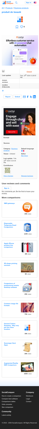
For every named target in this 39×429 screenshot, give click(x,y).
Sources (7, 143)
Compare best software (10, 399)
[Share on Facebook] (27, 96)
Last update (8, 158)
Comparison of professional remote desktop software (11, 285)
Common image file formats (11, 304)
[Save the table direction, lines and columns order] (3, 71)
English (35, 2)
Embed (17, 97)
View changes (8, 176)
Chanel (29, 72)
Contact (28, 401)
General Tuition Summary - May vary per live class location (11, 326)
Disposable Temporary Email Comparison (10, 225)
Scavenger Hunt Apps (10, 344)
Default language (27, 148)
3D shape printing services (10, 264)
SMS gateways (9, 203)
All (3, 8)
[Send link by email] (24, 96)
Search (16, 3)
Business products (21, 8)
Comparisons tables (8, 401)
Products (9, 8)
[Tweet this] (31, 96)
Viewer (6, 154)
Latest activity (6, 415)
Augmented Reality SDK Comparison (11, 364)
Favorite (16, 26)
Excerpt (6, 137)
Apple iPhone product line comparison (9, 245)
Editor (23, 154)
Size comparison (7, 407)
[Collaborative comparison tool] (8, 2)
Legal (28, 399)
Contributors (8, 165)
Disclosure (29, 396)
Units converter (7, 404)
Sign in (28, 2)
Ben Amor (24, 156)
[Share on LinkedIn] (34, 96)
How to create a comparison (11, 396)
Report (7, 97)
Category (7, 148)
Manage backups (27, 176)
